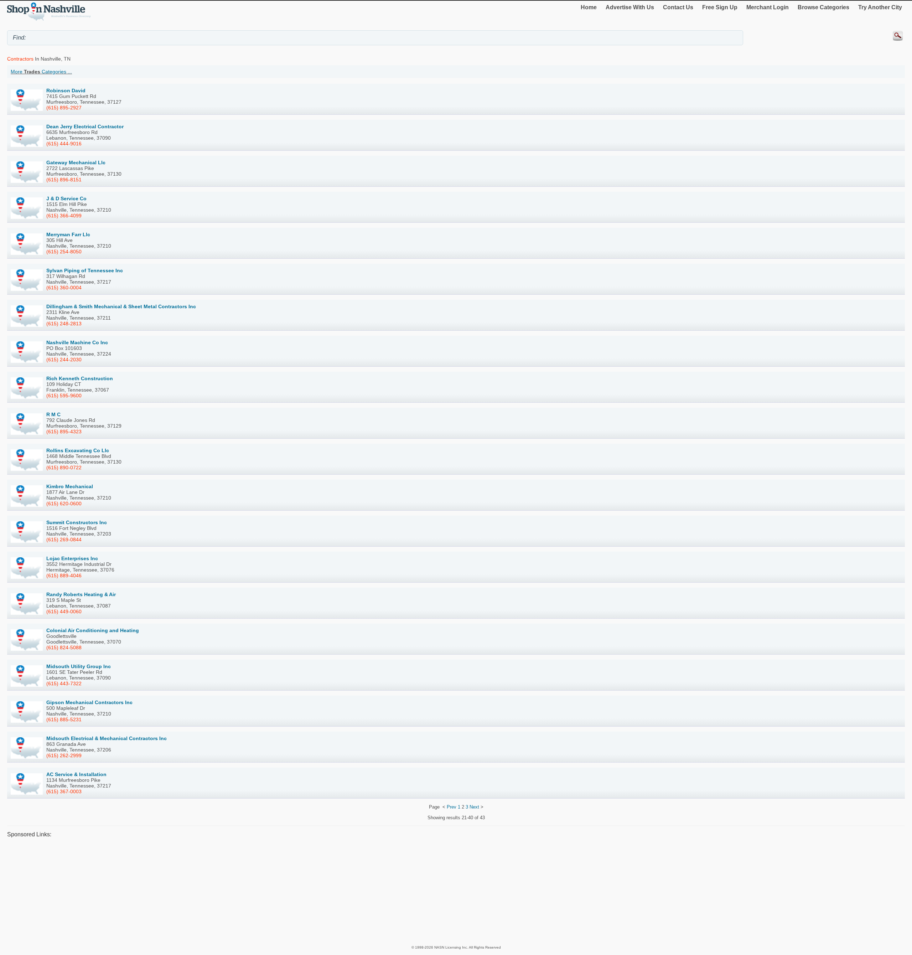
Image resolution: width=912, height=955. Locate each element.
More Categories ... (41, 71)
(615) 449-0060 (64, 611)
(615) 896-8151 (64, 179)
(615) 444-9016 (64, 143)
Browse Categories (823, 7)
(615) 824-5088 (64, 647)
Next (474, 807)
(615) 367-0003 (64, 791)
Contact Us (678, 7)
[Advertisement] (221, 891)
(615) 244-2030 (64, 359)
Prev (451, 807)
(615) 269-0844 (64, 539)
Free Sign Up (719, 7)
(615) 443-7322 (64, 683)
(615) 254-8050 (64, 251)
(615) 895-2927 (64, 107)
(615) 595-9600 (64, 395)
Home (589, 7)
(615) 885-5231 (64, 719)
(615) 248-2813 (64, 323)
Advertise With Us (630, 7)
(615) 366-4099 (64, 215)
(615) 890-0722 (64, 467)
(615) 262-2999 (64, 755)
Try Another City (880, 7)
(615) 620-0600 (64, 503)
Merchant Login (767, 7)
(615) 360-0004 (64, 287)
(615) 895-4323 (64, 431)
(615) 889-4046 (64, 575)
